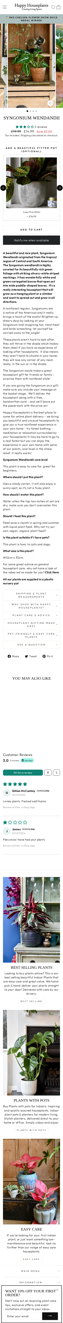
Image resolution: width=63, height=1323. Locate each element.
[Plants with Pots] (31, 1053)
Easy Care (31, 1259)
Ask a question (31, 644)
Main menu (30, 1271)
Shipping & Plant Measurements (31, 595)
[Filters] (48, 773)
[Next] (60, 188)
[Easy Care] (31, 1181)
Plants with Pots (31, 1130)
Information (30, 1282)
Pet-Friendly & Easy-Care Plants (31, 635)
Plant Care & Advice (31, 615)
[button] (25, 127)
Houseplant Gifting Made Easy (31, 624)
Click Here (52, 572)
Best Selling (31, 1001)
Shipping (26, 135)
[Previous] (3, 188)
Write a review (22, 772)
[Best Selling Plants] (31, 920)
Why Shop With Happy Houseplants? (31, 606)
